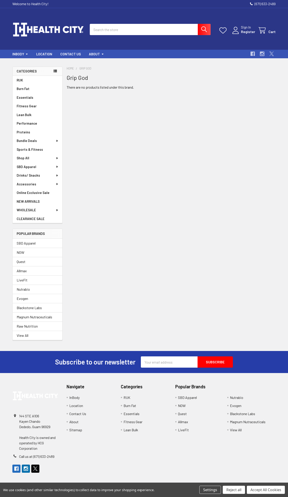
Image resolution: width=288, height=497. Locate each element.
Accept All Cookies (265, 489)
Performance (27, 123)
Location (44, 54)
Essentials (25, 97)
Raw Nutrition (27, 326)
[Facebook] (253, 54)
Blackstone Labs (29, 308)
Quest (21, 261)
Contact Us (70, 54)
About (94, 54)
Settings (210, 489)
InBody (18, 54)
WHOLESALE (26, 210)
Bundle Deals (27, 141)
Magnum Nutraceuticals (34, 317)
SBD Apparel (26, 167)
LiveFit (22, 280)
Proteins (23, 132)
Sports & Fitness (30, 149)
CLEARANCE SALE (31, 219)
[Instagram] (262, 54)
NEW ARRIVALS (28, 201)
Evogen (22, 298)
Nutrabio (23, 289)
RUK (20, 80)
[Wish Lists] (224, 30)
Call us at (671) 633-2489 (36, 456)
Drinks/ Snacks (28, 175)
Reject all (233, 489)
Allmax (22, 271)
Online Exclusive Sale (33, 193)
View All (22, 335)
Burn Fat (23, 89)
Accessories (26, 184)
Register (248, 31)
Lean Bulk (24, 115)
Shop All (23, 158)
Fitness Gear (27, 106)
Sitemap (75, 430)
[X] (272, 54)
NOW (20, 252)
